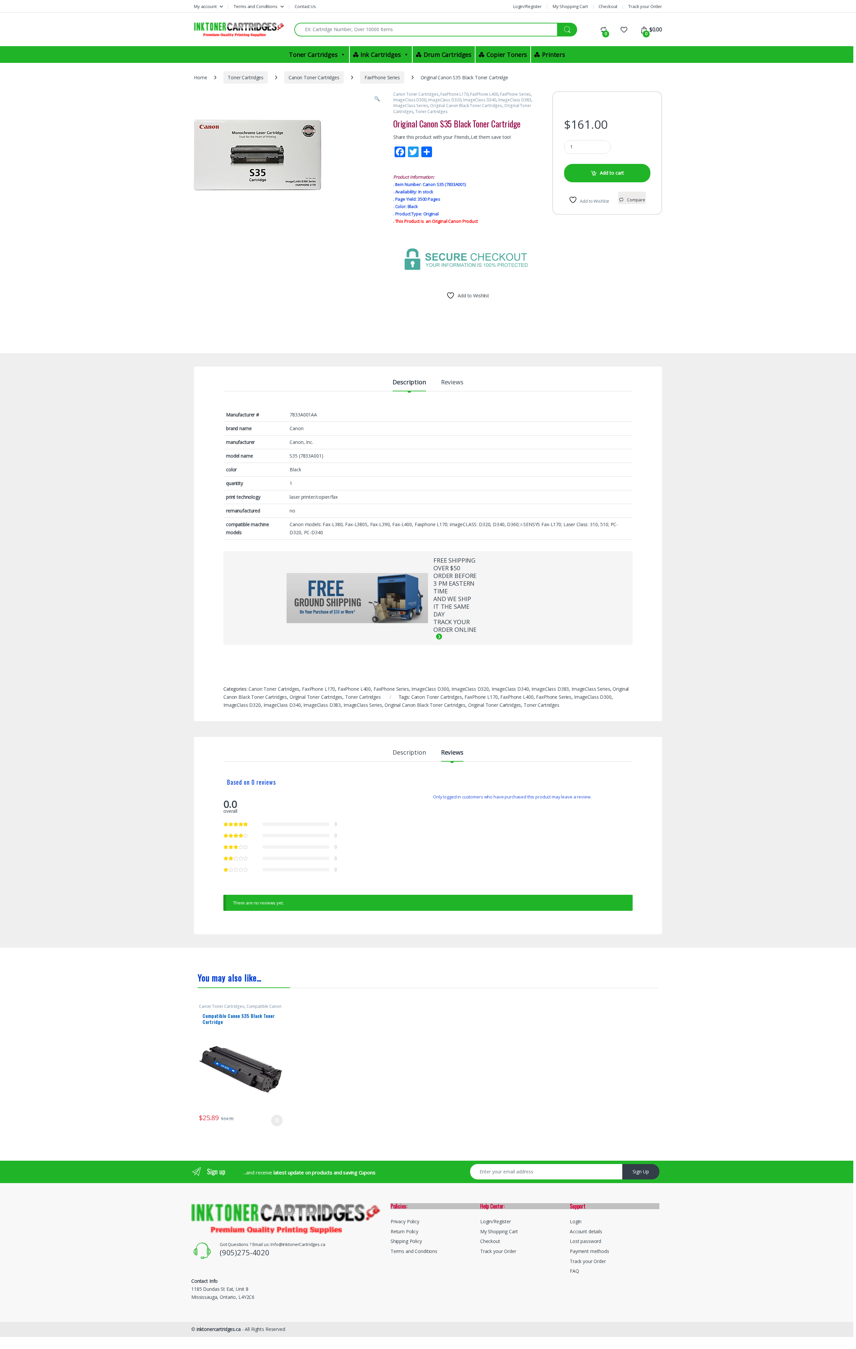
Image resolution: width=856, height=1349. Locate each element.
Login (575, 1221)
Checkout (608, 6)
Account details (586, 1231)
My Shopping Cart (570, 6)
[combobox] (425, 29)
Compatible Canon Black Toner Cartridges (240, 1008)
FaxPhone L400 (484, 94)
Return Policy (404, 1231)
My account (205, 6)
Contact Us (305, 6)
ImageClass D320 (444, 100)
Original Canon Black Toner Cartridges (466, 105)
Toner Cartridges (313, 55)
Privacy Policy (405, 1221)
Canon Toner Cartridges (314, 77)
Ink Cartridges (380, 55)
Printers (553, 55)
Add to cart (612, 173)
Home (200, 77)
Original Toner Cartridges (316, 697)
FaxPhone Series (382, 77)
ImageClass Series (410, 105)
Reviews (452, 382)
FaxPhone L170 (454, 94)
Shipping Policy (406, 1241)
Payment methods (589, 1251)
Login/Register (527, 6)
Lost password (585, 1241)
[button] (377, 99)
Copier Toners (507, 55)
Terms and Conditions (255, 6)
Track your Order (645, 6)
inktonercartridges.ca (219, 1329)
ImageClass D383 (514, 100)
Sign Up (641, 1171)
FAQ (574, 1271)
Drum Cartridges (447, 55)
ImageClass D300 (409, 100)
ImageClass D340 (479, 100)
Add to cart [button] (277, 1120)
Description (409, 382)
